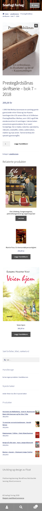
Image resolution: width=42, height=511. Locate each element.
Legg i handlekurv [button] (21, 257)
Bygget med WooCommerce (13, 498)
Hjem (7, 14)
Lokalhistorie (14, 14)
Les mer (21, 218)
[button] (36, 25)
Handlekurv (32, 505)
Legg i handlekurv (21, 144)
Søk (21, 507)
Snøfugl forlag (13, 5)
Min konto (7, 507)
